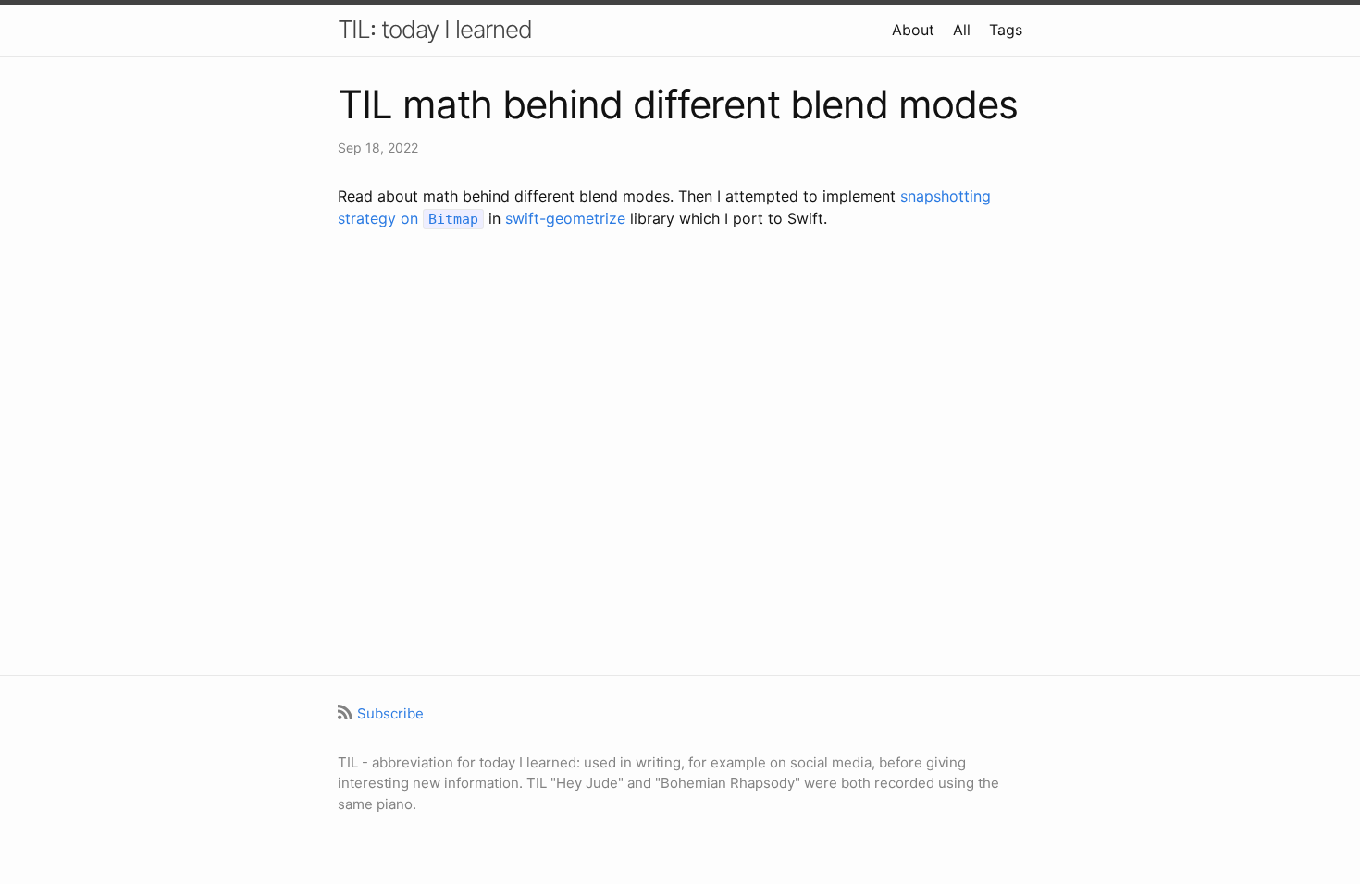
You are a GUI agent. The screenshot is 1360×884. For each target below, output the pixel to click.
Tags (1005, 29)
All (962, 29)
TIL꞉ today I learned (435, 29)
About (913, 29)
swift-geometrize (565, 218)
